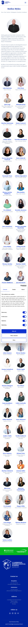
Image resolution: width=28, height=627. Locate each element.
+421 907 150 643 (14, 589)
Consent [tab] (5, 289)
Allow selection (14, 335)
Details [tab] (14, 289)
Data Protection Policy (14, 621)
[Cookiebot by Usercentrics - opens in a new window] (20, 286)
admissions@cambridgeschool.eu (14, 590)
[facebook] (10, 614)
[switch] (24, 317)
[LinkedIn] (15, 614)
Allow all (14, 331)
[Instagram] (12, 614)
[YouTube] (18, 614)
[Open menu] (25, 2)
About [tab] (22, 289)
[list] (14, 551)
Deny (14, 340)
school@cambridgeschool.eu (14, 584)
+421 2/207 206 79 (14, 582)
